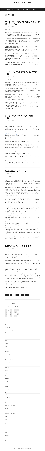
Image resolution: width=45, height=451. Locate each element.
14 (15, 312)
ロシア (6, 365)
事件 (6, 375)
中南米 (6, 370)
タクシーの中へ (8, 351)
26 (10, 316)
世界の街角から (8, 367)
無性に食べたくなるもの (10, 413)
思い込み (7, 389)
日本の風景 (7, 403)
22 (17, 314)
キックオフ (7, 349)
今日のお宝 (7, 378)
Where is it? (7, 332)
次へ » (27, 295)
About (13, 9)
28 (15, 316)
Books (18, 9)
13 (22, 295)
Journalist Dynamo (22, 3)
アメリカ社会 (7, 340)
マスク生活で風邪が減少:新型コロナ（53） (21, 72)
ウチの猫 (7, 343)
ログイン (7, 432)
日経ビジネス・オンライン (10, 405)
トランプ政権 (7, 354)
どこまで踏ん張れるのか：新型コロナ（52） (22, 116)
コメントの (8, 438)
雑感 (6, 419)
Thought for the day (9, 330)
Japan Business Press (9, 327)
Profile (33, 9)
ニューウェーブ (8, 357)
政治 (6, 394)
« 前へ (7, 295)
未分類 (6, 408)
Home (8, 9)
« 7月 (6, 320)
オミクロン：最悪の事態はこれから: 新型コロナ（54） (22, 22)
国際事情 (7, 384)
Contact (28, 9)
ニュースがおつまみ (9, 359)
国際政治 (7, 386)
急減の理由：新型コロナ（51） (12, 134)
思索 (6, 392)
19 (10, 314)
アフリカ (7, 335)
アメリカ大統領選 (8, 338)
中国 (6, 373)
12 (10, 312)
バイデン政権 (7, 362)
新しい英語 (7, 397)
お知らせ (7, 346)
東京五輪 (7, 411)
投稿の (7, 435)
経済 (6, 416)
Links (22, 9)
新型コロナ (13, 26)
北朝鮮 (6, 381)
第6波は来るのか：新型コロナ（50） (21, 246)
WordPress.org (8, 440)
